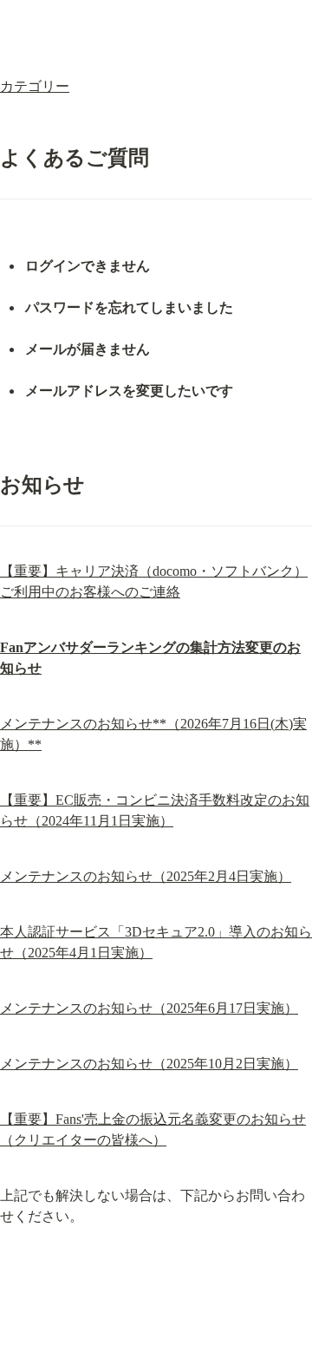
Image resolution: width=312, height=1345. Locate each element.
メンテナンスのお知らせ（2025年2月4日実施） (145, 876)
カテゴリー (34, 86)
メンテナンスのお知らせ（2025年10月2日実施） (149, 1063)
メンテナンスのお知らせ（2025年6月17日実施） (149, 1008)
